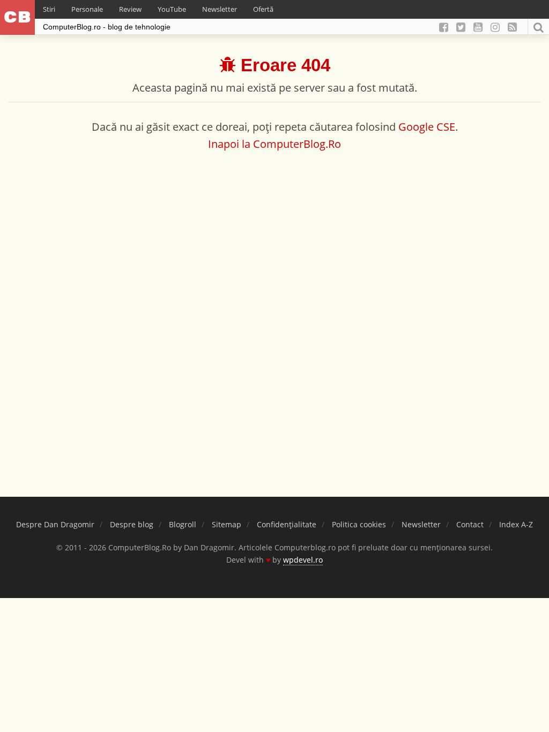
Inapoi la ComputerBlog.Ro (274, 144)
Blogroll (182, 524)
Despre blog (131, 524)
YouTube (172, 9)
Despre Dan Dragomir (55, 524)
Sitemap (226, 524)
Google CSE (426, 126)
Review (130, 9)
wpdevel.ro (303, 560)
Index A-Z (516, 524)
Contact (470, 524)
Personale (87, 9)
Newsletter (219, 9)
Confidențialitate (286, 524)
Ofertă (263, 9)
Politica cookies (359, 524)
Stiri (49, 9)
